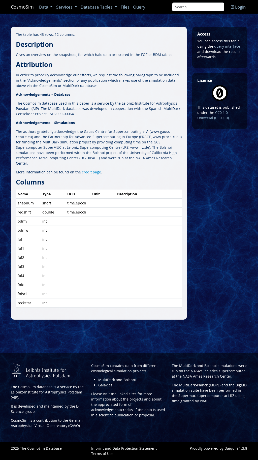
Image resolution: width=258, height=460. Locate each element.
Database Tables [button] (97, 7)
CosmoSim (22, 7)
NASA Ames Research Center (207, 376)
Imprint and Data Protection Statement (124, 448)
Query (139, 7)
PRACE (205, 400)
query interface (227, 46)
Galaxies (105, 385)
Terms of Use (102, 453)
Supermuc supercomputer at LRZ (206, 395)
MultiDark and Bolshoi (117, 379)
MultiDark (187, 365)
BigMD (241, 385)
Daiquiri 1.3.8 (235, 448)
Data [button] (43, 7)
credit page (91, 172)
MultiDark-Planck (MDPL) (199, 385)
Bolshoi (210, 365)
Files (125, 7)
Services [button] (64, 7)
